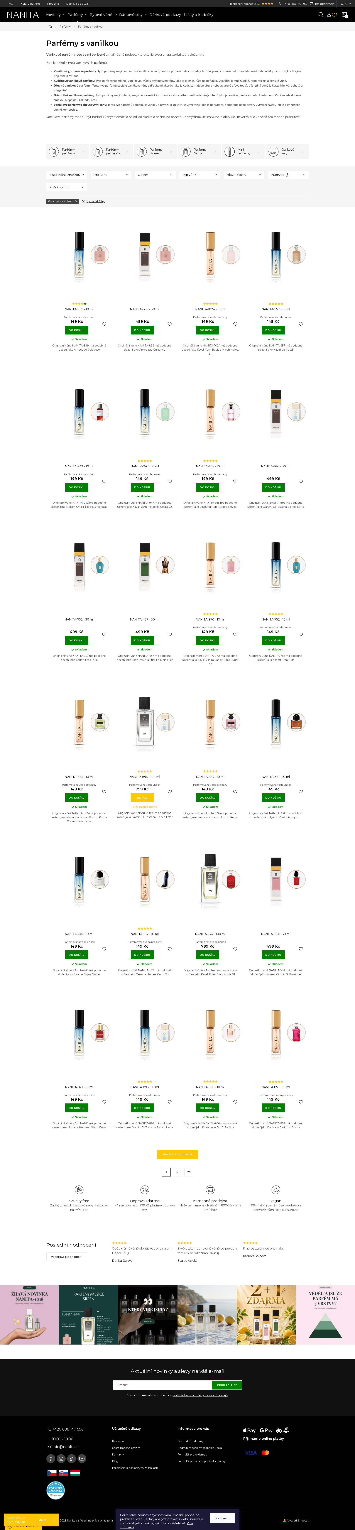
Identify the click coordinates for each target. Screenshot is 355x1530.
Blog (115, 1461)
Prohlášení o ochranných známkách (135, 1468)
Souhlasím (222, 1518)
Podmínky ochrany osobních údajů (200, 1448)
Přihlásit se (227, 1385)
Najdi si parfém (30, 3)
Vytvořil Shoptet (298, 1520)
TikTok (71, 1458)
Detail (142, 797)
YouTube (81, 1458)
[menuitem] (56, 14)
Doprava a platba (77, 3)
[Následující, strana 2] (177, 1172)
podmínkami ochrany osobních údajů (200, 1395)
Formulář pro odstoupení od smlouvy (201, 1461)
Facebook (50, 1458)
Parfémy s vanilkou (60, 201)
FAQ (10, 3)
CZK (343, 4)
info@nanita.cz (324, 4)
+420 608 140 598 (295, 4)
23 (188, 1172)
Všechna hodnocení (67, 1256)
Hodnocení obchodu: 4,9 (245, 4)
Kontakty (118, 1454)
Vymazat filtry (96, 201)
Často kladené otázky (126, 1448)
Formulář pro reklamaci (192, 1454)
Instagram (61, 1458)
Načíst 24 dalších (177, 1154)
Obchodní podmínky (191, 1441)
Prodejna (53, 3)
